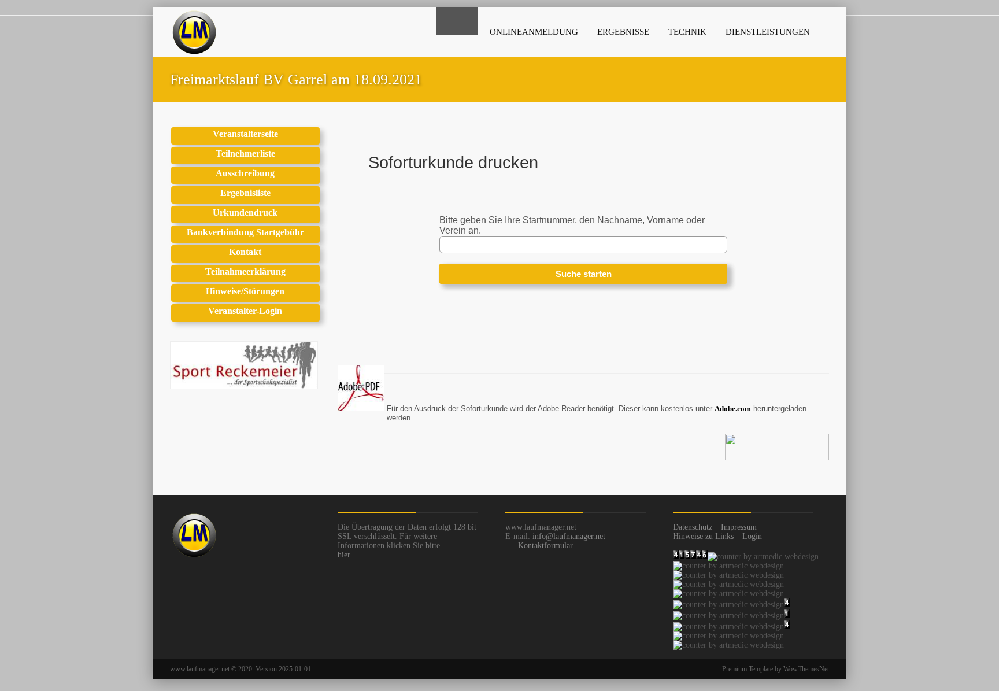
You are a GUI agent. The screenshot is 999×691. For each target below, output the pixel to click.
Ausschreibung (245, 173)
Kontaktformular (545, 545)
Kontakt (245, 252)
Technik (687, 31)
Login (752, 536)
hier (344, 554)
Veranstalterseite (245, 134)
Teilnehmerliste (245, 153)
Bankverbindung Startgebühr (245, 232)
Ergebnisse (623, 31)
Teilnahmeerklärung (245, 271)
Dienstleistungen (768, 31)
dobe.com (735, 408)
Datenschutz (692, 527)
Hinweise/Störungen (245, 291)
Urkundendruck (245, 212)
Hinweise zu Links (703, 536)
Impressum (739, 527)
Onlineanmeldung (534, 31)
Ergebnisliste (245, 193)
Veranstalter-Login (245, 311)
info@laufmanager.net (568, 536)
